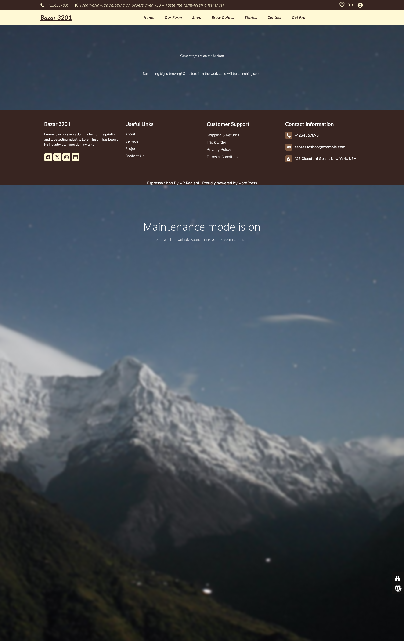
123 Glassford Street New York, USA (325, 158)
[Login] (360, 5)
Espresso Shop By (163, 183)
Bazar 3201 (56, 17)
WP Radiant (189, 183)
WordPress (247, 183)
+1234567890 (57, 5)
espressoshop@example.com (320, 147)
